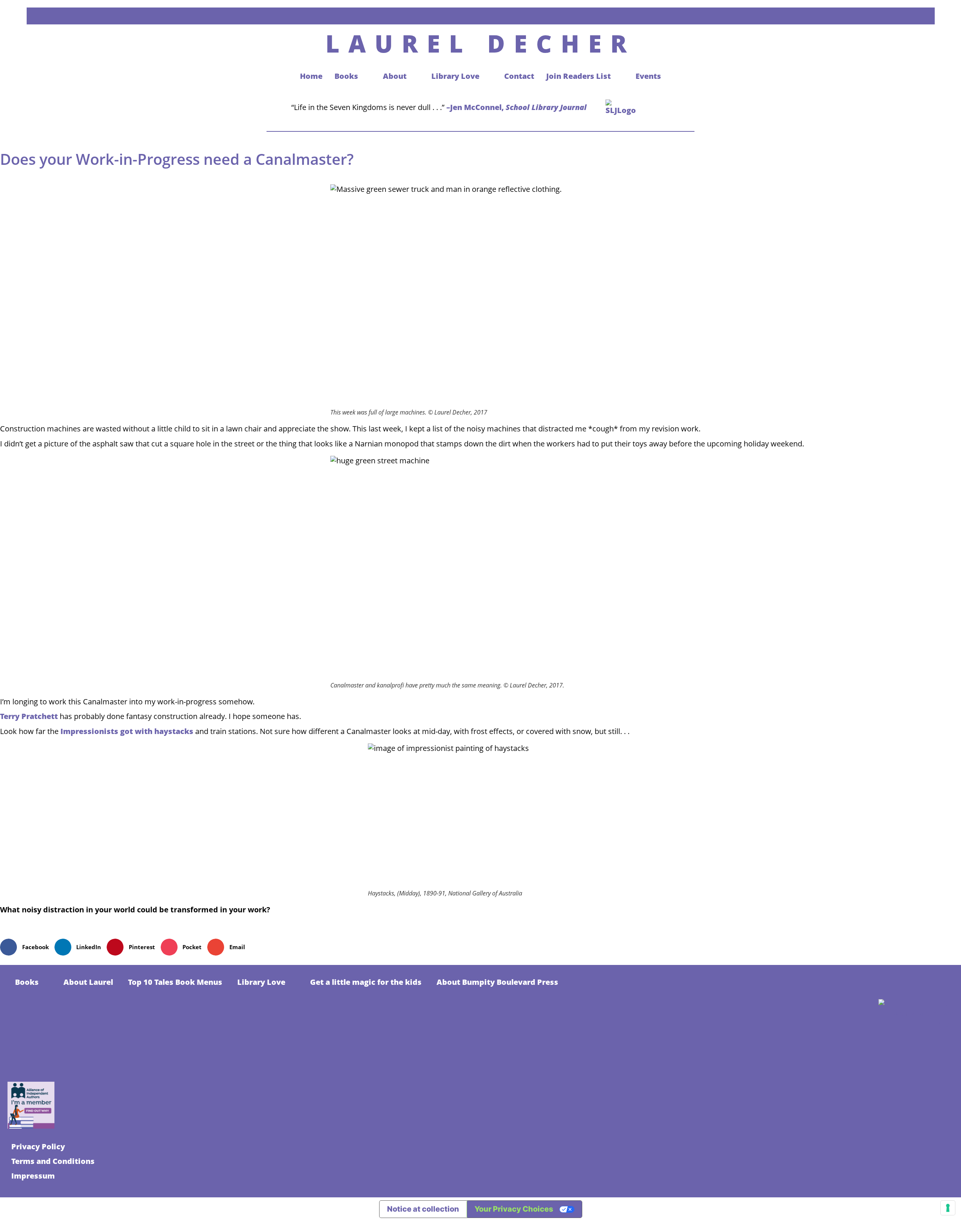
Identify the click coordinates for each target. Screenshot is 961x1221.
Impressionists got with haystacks (126, 731)
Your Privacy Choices (513, 1208)
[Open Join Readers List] (618, 76)
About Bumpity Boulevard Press (497, 982)
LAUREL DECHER (480, 43)
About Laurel (88, 982)
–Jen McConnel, (516, 107)
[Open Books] (365, 76)
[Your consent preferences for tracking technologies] (948, 1208)
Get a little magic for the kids (366, 982)
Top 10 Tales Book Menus (175, 982)
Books (27, 982)
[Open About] (413, 76)
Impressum (33, 1176)
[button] (27, 947)
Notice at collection (423, 1208)
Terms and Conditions (53, 1161)
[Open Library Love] (486, 76)
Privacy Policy (38, 1146)
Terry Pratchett (30, 716)
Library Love (261, 982)
